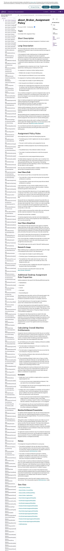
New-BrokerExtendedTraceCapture (10, 386)
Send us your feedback (55, 44)
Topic (54, 25)
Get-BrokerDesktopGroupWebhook (10, 158)
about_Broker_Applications (25, 495)
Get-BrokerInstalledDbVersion (10, 206)
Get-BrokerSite (8, 289)
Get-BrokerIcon (8, 202)
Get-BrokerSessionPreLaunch (10, 282)
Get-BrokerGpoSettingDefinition (10, 180)
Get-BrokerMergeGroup (10, 237)
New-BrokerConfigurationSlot (10, 369)
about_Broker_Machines (10, 39)
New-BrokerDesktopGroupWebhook (10, 380)
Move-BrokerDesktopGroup (9, 337)
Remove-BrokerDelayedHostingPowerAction (10, 537)
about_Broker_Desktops (10, 29)
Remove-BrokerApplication (8, 480)
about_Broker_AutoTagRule (10, 22)
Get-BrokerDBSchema (9, 141)
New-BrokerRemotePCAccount (10, 435)
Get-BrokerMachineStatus (9, 230)
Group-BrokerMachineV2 (10, 317)
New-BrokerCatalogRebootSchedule (10, 366)
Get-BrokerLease (8, 208)
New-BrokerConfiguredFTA (9, 372)
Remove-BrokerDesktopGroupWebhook (10, 546)
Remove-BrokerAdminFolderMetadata (10, 472)
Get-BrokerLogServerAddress (10, 211)
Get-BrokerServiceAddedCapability (10, 268)
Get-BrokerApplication (9, 105)
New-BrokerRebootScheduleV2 (10, 432)
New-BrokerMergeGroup (10, 420)
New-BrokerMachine (9, 410)
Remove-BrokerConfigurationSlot (10, 525)
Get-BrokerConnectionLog (9, 134)
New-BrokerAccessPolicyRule (10, 341)
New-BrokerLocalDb (9, 405)
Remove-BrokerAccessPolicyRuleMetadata (10, 466)
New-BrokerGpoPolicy (9, 390)
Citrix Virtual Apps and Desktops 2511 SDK (43, 15)
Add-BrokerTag (8, 69)
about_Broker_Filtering (9, 34)
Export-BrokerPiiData (9, 90)
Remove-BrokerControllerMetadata (10, 534)
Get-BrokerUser (8, 306)
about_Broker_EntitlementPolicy (10, 30)
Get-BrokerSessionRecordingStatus (10, 285)
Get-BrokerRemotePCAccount (10, 258)
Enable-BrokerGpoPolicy (10, 82)
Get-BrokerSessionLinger (10, 279)
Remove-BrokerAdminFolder (9, 469)
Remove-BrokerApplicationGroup (10, 483)
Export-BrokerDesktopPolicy (9, 88)
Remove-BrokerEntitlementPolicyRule (10, 548)
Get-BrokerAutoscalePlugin (10, 119)
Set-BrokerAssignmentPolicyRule (27, 503)
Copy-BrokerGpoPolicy (9, 73)
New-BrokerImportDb (9, 403)
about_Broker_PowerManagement (10, 44)
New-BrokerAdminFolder (10, 343)
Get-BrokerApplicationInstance (10, 110)
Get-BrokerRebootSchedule (10, 253)
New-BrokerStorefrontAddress (10, 446)
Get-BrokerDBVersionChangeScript (10, 143)
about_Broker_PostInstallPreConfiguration (10, 43)
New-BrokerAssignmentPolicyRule (10, 356)
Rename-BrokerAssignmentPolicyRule (28, 505)
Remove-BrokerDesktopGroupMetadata (10, 543)
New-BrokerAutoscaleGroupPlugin (10, 359)
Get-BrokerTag (8, 294)
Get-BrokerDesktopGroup (10, 150)
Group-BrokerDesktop (9, 311)
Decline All (55, 7)
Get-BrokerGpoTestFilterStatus (10, 183)
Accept (46, 7)
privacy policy (33, 2)
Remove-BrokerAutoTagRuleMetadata (10, 515)
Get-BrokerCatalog (9, 123)
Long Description (55, 33)
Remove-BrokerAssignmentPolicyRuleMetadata (10, 498)
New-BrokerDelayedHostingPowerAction (10, 374)
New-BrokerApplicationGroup (10, 354)
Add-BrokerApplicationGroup (10, 52)
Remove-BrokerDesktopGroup (9, 540)
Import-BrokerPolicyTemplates (10, 325)
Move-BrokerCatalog (9, 334)
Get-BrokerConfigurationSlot (10, 128)
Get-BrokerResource (9, 260)
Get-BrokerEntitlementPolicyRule (10, 164)
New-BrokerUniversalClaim (9, 451)
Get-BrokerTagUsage (9, 296)
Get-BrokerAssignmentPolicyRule (10, 113)
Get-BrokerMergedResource (10, 235)
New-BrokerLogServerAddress (10, 408)
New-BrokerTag (8, 448)
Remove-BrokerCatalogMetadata (10, 520)
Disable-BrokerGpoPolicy (10, 77)
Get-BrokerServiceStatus (10, 275)
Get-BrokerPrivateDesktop (9, 245)
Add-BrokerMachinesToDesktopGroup (10, 63)
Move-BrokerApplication (10, 329)
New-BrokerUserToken (9, 454)
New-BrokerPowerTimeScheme (10, 426)
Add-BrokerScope (8, 65)
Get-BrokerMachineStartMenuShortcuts (10, 227)
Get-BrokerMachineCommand (10, 216)
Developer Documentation (16, 12)
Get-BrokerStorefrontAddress (10, 292)
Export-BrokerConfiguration (9, 85)
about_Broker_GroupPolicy (10, 36)
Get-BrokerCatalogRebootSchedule (10, 125)
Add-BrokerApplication (9, 50)
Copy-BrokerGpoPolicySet (9, 76)
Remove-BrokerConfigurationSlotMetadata (10, 528)
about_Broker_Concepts (10, 23)
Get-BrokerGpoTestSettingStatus (10, 188)
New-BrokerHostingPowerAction (10, 397)
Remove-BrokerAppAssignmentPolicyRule (10, 475)
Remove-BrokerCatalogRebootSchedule (10, 522)
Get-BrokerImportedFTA (10, 204)
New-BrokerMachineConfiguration (10, 416)
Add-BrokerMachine (9, 57)
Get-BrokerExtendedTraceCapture (10, 167)
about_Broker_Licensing (10, 37)
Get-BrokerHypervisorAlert (9, 194)
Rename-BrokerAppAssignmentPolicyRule (29, 519)
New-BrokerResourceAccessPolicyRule (10, 437)
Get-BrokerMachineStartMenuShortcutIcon (10, 224)
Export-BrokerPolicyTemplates (10, 92)
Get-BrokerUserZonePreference (10, 309)
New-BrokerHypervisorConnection (10, 400)
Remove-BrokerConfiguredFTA (9, 531)
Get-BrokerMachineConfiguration (10, 219)
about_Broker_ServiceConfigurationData (10, 48)
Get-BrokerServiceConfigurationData (10, 271)
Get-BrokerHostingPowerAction (10, 191)
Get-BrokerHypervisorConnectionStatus (10, 200)
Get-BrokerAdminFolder (10, 97)
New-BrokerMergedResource (10, 418)
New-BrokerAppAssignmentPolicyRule (10, 346)
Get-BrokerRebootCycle (10, 250)
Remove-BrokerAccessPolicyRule (10, 463)
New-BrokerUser (8, 453)
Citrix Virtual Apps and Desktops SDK (27, 15)
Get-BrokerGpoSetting (9, 177)
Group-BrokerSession (9, 319)
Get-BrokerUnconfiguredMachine (10, 301)
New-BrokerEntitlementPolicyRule (10, 383)
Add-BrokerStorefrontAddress (10, 67)
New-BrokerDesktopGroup (9, 377)
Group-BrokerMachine (9, 315)
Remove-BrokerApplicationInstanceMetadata (10, 489)
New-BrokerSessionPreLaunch (10, 443)
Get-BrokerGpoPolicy (9, 174)
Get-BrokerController (9, 136)
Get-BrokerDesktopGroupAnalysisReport (10, 153)
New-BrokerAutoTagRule (10, 361)
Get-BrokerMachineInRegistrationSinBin (10, 221)
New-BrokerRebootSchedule (10, 429)
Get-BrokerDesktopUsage (9, 161)
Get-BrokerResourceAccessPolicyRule (10, 263)
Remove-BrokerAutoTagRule (9, 512)
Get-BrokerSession (9, 277)
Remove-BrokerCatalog (10, 517)
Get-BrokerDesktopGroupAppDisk (10, 155)
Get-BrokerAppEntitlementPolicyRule (10, 103)
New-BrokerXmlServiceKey (9, 460)
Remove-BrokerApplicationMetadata (10, 492)
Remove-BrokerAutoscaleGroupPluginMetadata (10, 503)
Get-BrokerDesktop (9, 148)
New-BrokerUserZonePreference (10, 457)
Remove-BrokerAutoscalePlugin (10, 506)
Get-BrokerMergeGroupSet (9, 239)
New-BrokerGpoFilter (9, 388)
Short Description (55, 29)
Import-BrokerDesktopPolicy (9, 322)
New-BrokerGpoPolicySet (9, 392)
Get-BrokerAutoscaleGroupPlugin (10, 116)
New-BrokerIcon (8, 402)
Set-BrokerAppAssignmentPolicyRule (28, 516)
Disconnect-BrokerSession (8, 80)
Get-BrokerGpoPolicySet (10, 175)
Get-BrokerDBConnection (9, 139)
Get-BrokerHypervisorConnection (10, 197)
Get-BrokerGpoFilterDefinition (10, 172)
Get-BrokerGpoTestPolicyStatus (10, 186)
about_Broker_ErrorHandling (10, 32)
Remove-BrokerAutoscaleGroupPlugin (10, 500)
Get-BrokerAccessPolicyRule (10, 95)
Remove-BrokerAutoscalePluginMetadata (10, 509)
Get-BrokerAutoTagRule (10, 121)
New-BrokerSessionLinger (9, 440)
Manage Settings (35, 7)
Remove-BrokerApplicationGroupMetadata (10, 486)
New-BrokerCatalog (9, 363)
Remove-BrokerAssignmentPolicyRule (10, 495)
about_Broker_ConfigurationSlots (10, 25)
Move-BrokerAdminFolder (9, 328)
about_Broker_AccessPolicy (26, 490)
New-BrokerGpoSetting (10, 394)
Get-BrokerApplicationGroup (10, 107)
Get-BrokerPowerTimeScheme (10, 242)
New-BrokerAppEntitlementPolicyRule (10, 349)
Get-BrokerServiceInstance (9, 274)
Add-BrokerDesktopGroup (9, 55)
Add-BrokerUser (8, 71)
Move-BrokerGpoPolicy (9, 339)
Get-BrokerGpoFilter (9, 169)
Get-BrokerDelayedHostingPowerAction (10, 146)
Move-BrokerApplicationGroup (10, 332)
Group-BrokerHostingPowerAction (10, 314)
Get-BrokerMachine (9, 213)
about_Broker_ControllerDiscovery (10, 27)
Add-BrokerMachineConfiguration (10, 60)
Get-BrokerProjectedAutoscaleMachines (10, 248)
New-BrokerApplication (10, 351)
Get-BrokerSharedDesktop (9, 287)
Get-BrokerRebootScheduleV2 (10, 256)
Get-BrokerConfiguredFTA (9, 131)
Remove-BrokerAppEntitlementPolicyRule (10, 477)
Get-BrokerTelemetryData (9, 299)
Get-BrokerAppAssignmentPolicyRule (10, 100)
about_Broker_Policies (9, 41)
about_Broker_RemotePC (10, 46)
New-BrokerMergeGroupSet (9, 423)
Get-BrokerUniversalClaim (9, 304)
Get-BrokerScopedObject (10, 265)
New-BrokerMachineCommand (10, 413)
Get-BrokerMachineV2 (9, 232)
